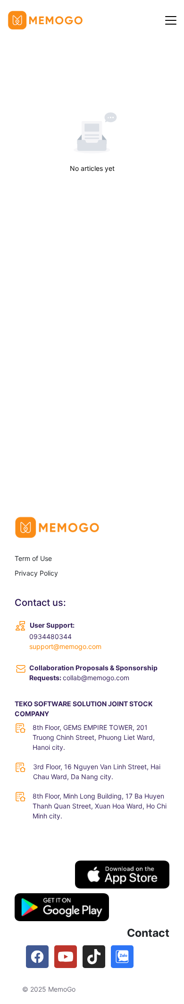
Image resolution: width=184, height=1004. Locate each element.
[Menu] (170, 20)
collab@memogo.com (96, 678)
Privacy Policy (36, 573)
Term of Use (33, 558)
